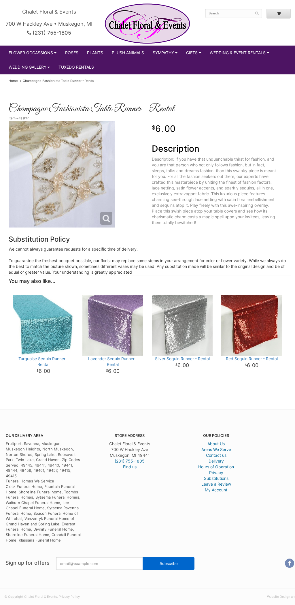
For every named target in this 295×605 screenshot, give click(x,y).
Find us (130, 466)
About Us (216, 443)
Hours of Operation (216, 466)
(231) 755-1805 (51, 33)
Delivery (216, 461)
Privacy (216, 472)
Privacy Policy (69, 597)
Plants (95, 52)
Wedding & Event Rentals (238, 52)
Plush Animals (128, 52)
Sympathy (163, 52)
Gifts (192, 52)
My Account (216, 489)
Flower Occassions (31, 52)
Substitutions (216, 478)
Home (13, 81)
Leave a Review (216, 484)
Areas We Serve (216, 449)
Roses (71, 52)
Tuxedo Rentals (76, 67)
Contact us (216, 455)
